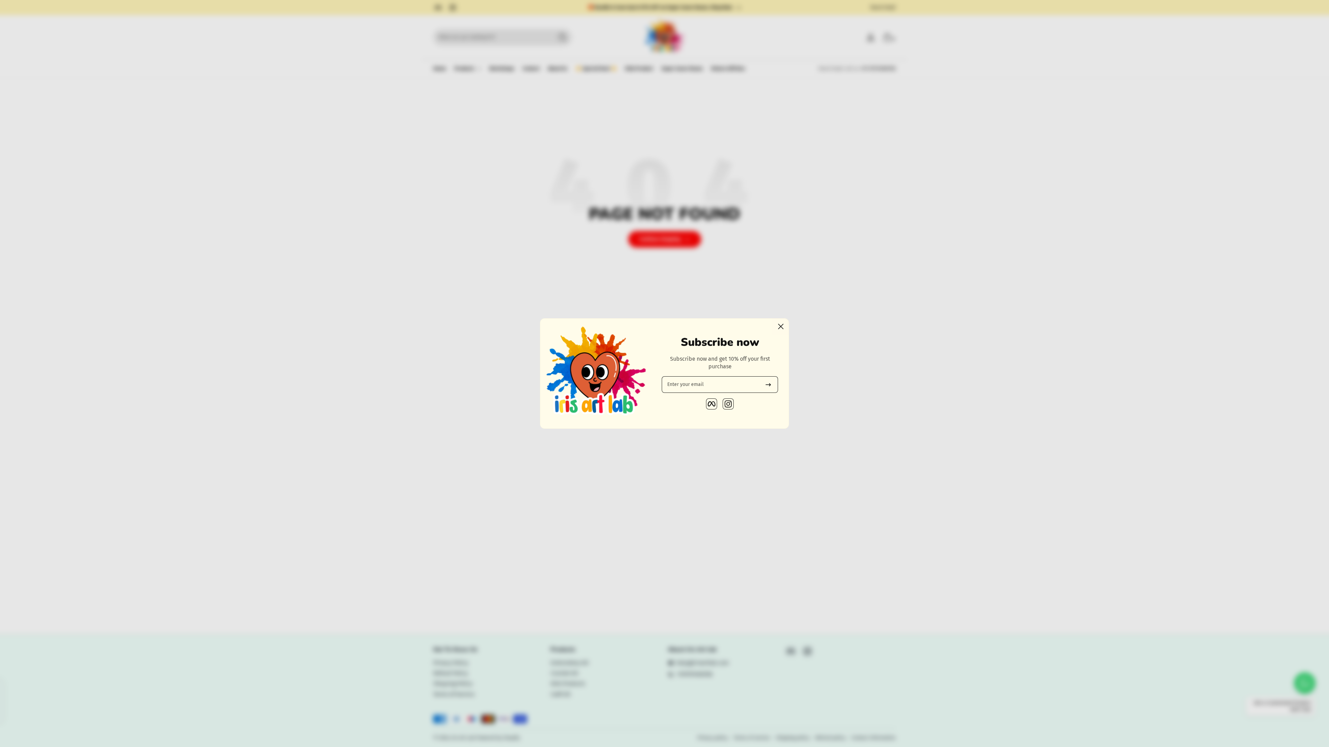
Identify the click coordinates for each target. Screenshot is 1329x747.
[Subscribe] (768, 384)
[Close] (780, 326)
